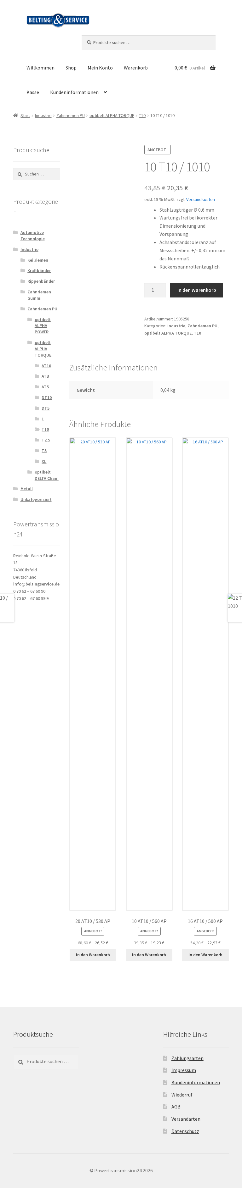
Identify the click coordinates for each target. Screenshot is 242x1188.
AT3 (45, 376)
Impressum (183, 1070)
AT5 (45, 387)
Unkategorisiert (36, 499)
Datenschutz (185, 1131)
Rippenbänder (41, 281)
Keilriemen (37, 260)
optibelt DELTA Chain (47, 475)
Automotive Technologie (32, 235)
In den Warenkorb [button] (93, 955)
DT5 (45, 408)
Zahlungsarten (187, 1058)
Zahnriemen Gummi (39, 295)
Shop (71, 67)
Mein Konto (100, 67)
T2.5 (46, 440)
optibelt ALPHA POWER (43, 326)
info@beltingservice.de (36, 584)
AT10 (46, 366)
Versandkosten (200, 199)
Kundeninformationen (74, 92)
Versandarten (185, 1119)
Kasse (32, 92)
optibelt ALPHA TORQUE (111, 115)
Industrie (43, 115)
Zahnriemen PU (70, 115)
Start (25, 115)
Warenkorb (136, 67)
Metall (26, 488)
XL (44, 461)
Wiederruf (182, 1094)
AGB (176, 1106)
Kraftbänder (39, 270)
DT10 (47, 397)
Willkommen (40, 67)
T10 (142, 115)
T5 (44, 450)
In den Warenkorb (196, 290)
